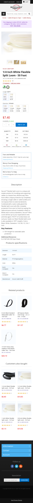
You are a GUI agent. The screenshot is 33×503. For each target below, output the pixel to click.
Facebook (12, 466)
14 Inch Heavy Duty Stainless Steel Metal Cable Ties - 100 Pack (8, 348)
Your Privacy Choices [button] (16, 500)
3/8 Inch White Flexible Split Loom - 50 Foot (24, 419)
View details (17, 26)
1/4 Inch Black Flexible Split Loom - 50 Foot (8, 387)
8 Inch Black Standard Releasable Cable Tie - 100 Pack (8, 314)
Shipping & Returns (8, 159)
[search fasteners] (29, 14)
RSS (20, 466)
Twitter (16, 466)
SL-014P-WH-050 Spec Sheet (10, 239)
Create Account (9, 2)
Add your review (15, 83)
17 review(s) (6, 83)
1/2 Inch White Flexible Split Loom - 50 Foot (24, 387)
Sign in (18, 2)
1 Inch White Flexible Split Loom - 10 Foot (8, 419)
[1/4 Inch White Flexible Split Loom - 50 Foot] (16, 43)
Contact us (5, 177)
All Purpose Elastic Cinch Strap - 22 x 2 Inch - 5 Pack (23, 314)
